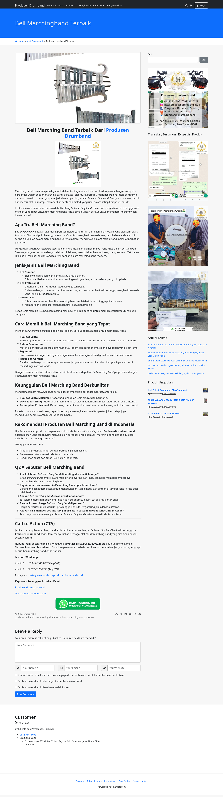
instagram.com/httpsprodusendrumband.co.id (56, 575)
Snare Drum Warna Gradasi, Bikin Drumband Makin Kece (177, 360)
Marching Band (76, 617)
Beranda (51, 5)
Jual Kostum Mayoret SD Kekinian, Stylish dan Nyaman (176, 373)
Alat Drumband (35, 41)
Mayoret (90, 617)
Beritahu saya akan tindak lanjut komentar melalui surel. (50, 681)
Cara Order (99, 5)
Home (20, 41)
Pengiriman (85, 5)
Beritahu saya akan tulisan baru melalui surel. (44, 687)
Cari (150, 54)
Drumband (40, 617)
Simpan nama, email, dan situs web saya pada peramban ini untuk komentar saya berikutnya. (71, 675)
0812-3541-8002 (28, 734)
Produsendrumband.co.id (30, 587)
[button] (76, 5)
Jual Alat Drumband (57, 617)
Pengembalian (114, 5)
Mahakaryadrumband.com (30, 593)
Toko (60, 5)
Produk (69, 5)
